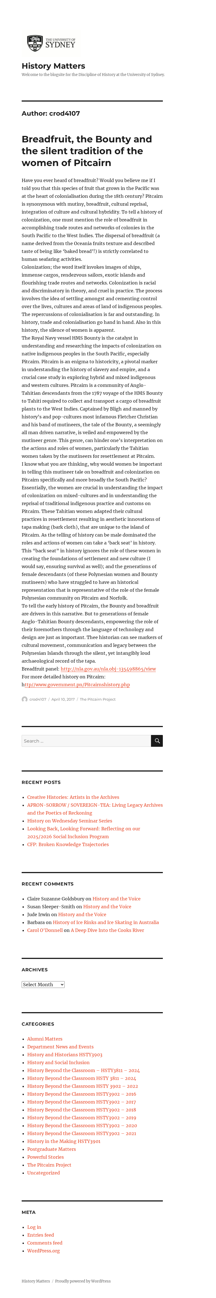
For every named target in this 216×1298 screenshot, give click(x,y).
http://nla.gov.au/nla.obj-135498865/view (108, 669)
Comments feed (44, 1243)
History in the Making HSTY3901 (63, 1141)
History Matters (53, 66)
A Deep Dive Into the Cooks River (107, 930)
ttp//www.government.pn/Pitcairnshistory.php (77, 684)
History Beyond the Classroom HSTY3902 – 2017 (81, 1102)
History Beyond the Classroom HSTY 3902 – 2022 (82, 1086)
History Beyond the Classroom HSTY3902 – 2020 (82, 1125)
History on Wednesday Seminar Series (69, 821)
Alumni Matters (44, 1039)
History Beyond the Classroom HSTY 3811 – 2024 (81, 1078)
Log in (34, 1227)
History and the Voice (117, 899)
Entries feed (40, 1235)
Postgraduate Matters (51, 1149)
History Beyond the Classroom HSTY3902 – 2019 (81, 1117)
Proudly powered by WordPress (83, 1281)
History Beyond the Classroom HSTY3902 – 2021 (81, 1133)
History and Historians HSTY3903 (64, 1054)
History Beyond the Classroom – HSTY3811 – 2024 (83, 1070)
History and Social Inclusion (58, 1062)
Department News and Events (60, 1047)
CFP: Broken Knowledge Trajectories (68, 844)
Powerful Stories (45, 1157)
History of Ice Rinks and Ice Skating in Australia (106, 922)
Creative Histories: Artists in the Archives (73, 797)
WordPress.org (43, 1251)
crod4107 (38, 699)
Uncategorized (43, 1173)
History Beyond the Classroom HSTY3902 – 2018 (81, 1110)
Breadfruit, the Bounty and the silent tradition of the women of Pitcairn (87, 150)
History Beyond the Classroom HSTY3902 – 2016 (81, 1094)
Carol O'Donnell (45, 930)
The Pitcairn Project (98, 699)
